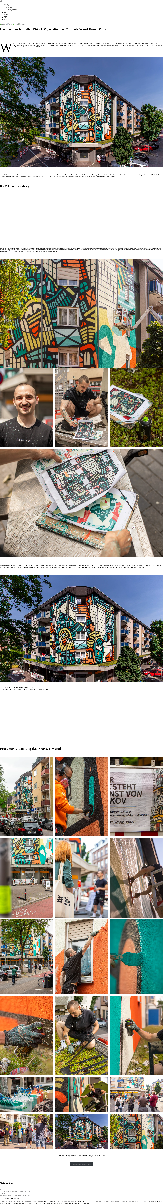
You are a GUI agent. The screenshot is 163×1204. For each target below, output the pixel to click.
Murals (6, 14)
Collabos (6, 21)
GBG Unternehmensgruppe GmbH (99, 1201)
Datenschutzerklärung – (17, 1201)
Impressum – (4, 1201)
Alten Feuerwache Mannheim (67, 1201)
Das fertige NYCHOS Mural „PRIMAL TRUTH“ (15, 1194)
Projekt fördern (12, 9)
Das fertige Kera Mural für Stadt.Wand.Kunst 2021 (15, 1190)
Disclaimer (28, 1201)
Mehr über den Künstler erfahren (81, 1164)
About (6, 4)
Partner (10, 7)
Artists (6, 12)
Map (5, 16)
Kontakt (10, 11)
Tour (5, 17)
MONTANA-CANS (141, 1201)
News (5, 19)
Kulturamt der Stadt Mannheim (122, 1201)
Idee (9, 5)
